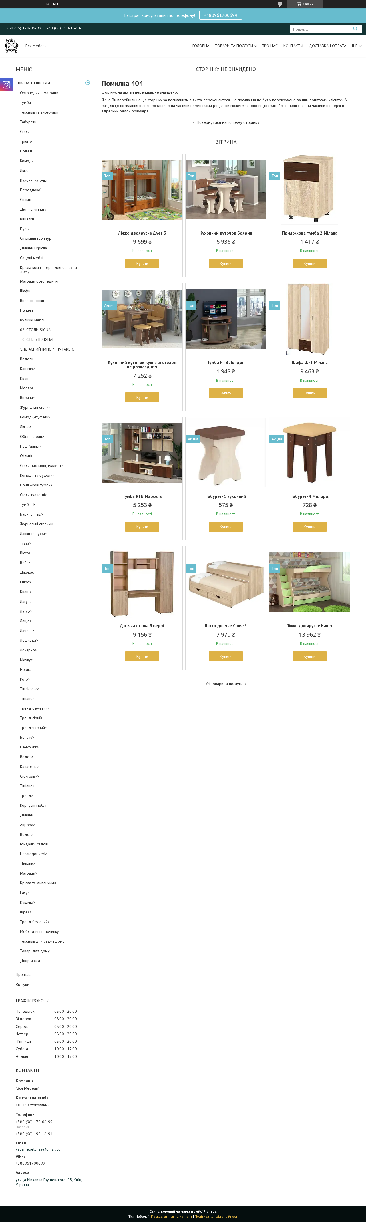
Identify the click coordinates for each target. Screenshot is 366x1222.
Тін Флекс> (29, 688)
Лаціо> (26, 620)
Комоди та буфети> (37, 475)
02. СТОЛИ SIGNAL (36, 329)
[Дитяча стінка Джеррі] (142, 582)
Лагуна (26, 601)
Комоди (27, 160)
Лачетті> (27, 630)
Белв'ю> (27, 737)
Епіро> (25, 582)
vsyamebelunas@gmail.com (40, 1149)
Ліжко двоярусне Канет (309, 625)
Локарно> (28, 650)
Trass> (25, 543)
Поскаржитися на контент (171, 1216)
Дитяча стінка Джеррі (142, 625)
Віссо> (25, 552)
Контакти (293, 45)
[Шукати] (355, 29)
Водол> (26, 358)
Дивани (26, 815)
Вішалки (27, 219)
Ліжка (24, 170)
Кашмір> (27, 368)
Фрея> (26, 912)
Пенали (26, 310)
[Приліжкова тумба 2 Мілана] (309, 189)
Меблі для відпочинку (39, 931)
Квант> (26, 378)
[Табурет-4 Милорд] (309, 452)
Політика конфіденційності (216, 1216)
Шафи (25, 290)
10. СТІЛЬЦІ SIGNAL (37, 339)
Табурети (28, 121)
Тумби (25, 102)
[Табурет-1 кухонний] (226, 452)
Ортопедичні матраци (39, 92)
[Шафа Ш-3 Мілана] (309, 319)
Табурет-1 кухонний (226, 496)
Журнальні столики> (37, 523)
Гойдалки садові (34, 844)
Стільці (25, 199)
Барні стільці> (31, 514)
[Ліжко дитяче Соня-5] (226, 582)
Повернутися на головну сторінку (228, 122)
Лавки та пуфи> (33, 533)
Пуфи (25, 228)
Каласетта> (29, 766)
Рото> (25, 679)
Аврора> (27, 824)
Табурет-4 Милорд (310, 496)
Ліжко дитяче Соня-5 (226, 625)
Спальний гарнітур (35, 238)
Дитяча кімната (33, 209)
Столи (25, 131)
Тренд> (26, 795)
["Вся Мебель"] (11, 45)
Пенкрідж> (29, 747)
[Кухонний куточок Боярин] (226, 189)
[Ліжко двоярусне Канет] (309, 582)
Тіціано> (27, 698)
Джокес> (28, 572)
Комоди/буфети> (35, 417)
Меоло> (27, 387)
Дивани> (27, 863)
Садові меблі (31, 257)
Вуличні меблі (32, 320)
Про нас (270, 45)
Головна (200, 45)
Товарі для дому (35, 950)
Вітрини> (27, 397)
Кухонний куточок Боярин (226, 233)
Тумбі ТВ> (29, 504)
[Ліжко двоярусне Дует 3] (142, 189)
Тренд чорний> (33, 727)
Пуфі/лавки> (31, 446)
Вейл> (25, 562)
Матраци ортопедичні (39, 281)
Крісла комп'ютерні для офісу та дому (48, 269)
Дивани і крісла (33, 248)
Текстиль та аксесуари (39, 112)
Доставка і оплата (327, 45)
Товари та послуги (234, 45)
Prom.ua (210, 1211)
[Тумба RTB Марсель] (142, 452)
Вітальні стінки (32, 300)
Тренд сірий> (31, 717)
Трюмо (26, 141)
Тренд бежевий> (35, 708)
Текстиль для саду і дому (42, 941)
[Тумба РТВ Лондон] (226, 319)
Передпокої (30, 189)
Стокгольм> (29, 776)
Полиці (26, 151)
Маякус (26, 659)
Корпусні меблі (33, 805)
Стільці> (26, 455)
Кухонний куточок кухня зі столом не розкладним (142, 364)
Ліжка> (25, 426)
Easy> (25, 892)
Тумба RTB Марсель (142, 496)
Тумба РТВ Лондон (225, 362)
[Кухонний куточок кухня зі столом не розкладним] (142, 319)
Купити (142, 263)
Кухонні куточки (34, 180)
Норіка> (27, 669)
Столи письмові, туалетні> (42, 465)
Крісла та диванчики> (38, 882)
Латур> (26, 611)
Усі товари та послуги (224, 683)
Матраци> (28, 873)
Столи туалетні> (33, 494)
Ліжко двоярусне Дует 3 (142, 233)
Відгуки (22, 984)
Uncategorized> (33, 853)
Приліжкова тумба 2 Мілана (309, 233)
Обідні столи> (32, 436)
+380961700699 (220, 15)
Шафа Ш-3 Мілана (310, 362)
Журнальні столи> (35, 407)
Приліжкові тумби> (36, 485)
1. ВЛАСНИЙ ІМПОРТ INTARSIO (47, 349)
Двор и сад (30, 960)
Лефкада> (29, 640)
